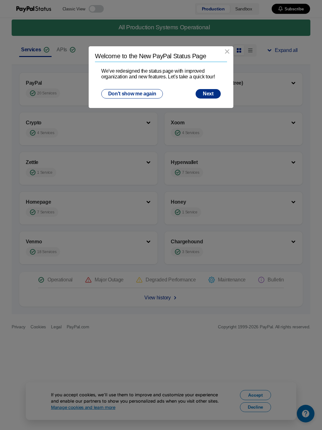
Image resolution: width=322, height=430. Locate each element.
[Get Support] (305, 413)
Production (213, 8)
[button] (291, 9)
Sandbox (243, 8)
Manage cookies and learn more (83, 407)
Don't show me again (132, 93)
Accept (255, 395)
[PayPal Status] (34, 9)
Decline (255, 407)
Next (208, 93)
